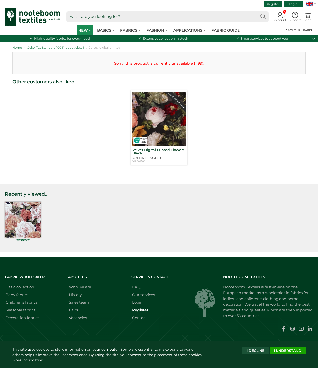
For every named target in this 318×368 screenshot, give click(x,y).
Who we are (80, 287)
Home (17, 47)
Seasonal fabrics (20, 310)
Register (273, 4)
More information (27, 360)
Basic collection (20, 287)
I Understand (287, 350)
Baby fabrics (17, 294)
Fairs (73, 310)
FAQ (136, 287)
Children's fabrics (21, 302)
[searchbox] (167, 16)
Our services (143, 294)
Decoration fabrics (22, 317)
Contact (139, 317)
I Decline (255, 350)
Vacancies (78, 317)
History (75, 294)
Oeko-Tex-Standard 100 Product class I (55, 47)
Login (293, 4)
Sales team (79, 302)
